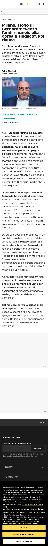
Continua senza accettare (23, 534)
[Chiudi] (45, 484)
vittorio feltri (32, 114)
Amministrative (9, 114)
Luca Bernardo (9, 118)
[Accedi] (44, 4)
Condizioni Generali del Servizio (25, 456)
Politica (11, 19)
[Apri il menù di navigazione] (3, 4)
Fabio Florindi (9, 71)
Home (4, 19)
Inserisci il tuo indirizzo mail (16, 443)
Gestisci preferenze (24, 541)
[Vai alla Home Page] (24, 4)
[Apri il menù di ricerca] (39, 4)
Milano (21, 114)
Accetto (24, 527)
